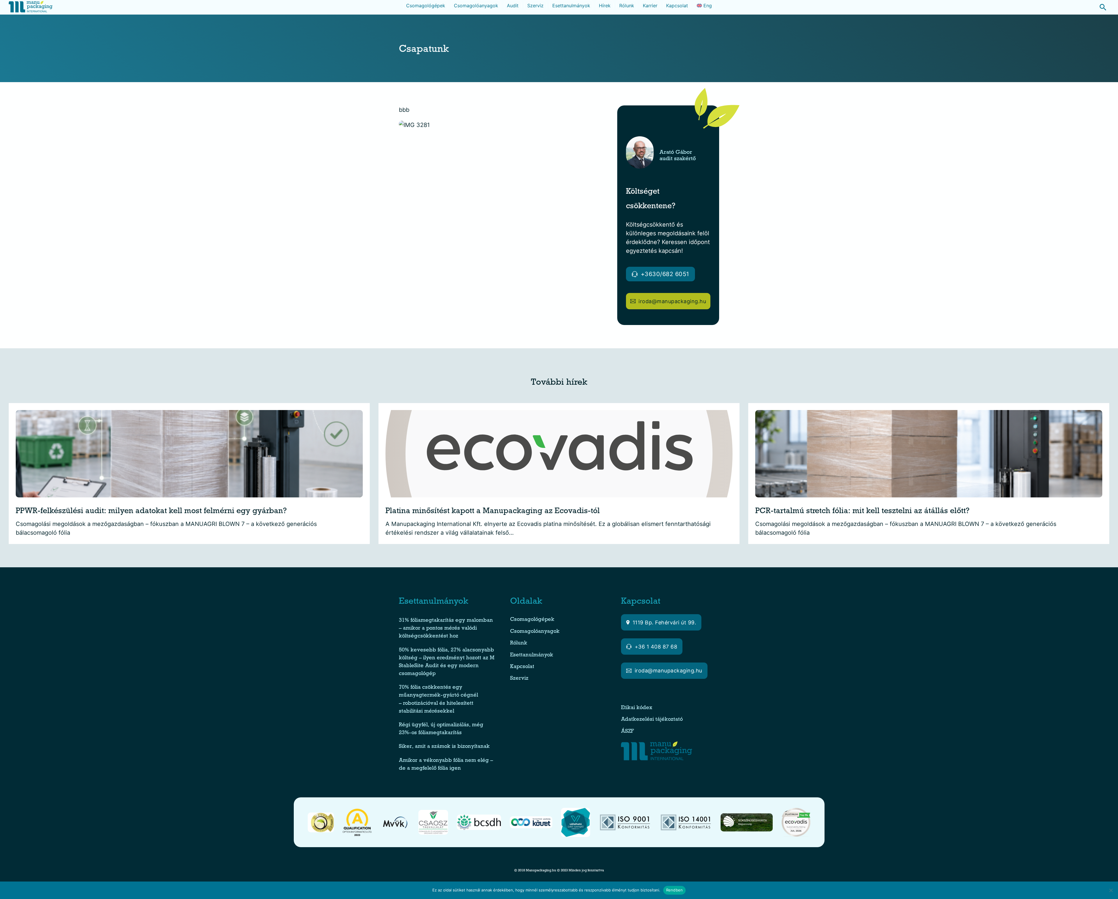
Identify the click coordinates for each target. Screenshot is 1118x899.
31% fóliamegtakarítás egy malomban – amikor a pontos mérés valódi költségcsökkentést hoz (446, 628)
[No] (1111, 890)
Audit (513, 5)
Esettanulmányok (571, 5)
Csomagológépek (425, 5)
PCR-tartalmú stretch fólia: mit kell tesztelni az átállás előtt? (862, 511)
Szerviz (535, 5)
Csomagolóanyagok (476, 5)
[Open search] (1100, 7)
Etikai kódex (636, 708)
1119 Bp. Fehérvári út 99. (664, 622)
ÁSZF (628, 731)
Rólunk (626, 5)
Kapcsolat (677, 5)
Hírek (605, 5)
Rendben (674, 890)
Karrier (650, 5)
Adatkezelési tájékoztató (652, 719)
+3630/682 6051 (665, 274)
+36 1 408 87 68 (656, 647)
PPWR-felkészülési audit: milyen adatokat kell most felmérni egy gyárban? (151, 511)
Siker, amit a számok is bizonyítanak (444, 746)
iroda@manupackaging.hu (672, 301)
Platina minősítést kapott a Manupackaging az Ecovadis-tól (492, 511)
